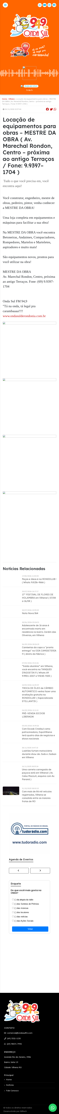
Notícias (10, 1085)
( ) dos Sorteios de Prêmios (26, 904)
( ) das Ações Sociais (23, 921)
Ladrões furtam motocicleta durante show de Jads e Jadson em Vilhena (39, 754)
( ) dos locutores (21, 912)
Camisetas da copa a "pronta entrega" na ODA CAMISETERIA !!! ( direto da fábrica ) (39, 650)
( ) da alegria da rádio (23, 899)
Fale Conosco (12, 1090)
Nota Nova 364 (30, 613)
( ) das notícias (21, 916)
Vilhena (12, 99)
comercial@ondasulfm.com (19, 1033)
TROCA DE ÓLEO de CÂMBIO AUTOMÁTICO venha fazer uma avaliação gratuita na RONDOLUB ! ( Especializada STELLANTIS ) (39, 695)
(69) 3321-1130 (14, 1038)
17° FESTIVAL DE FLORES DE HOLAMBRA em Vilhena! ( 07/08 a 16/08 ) (39, 597)
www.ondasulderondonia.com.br (24, 316)
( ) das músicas (21, 908)
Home (4, 99)
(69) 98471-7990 (14, 1044)
